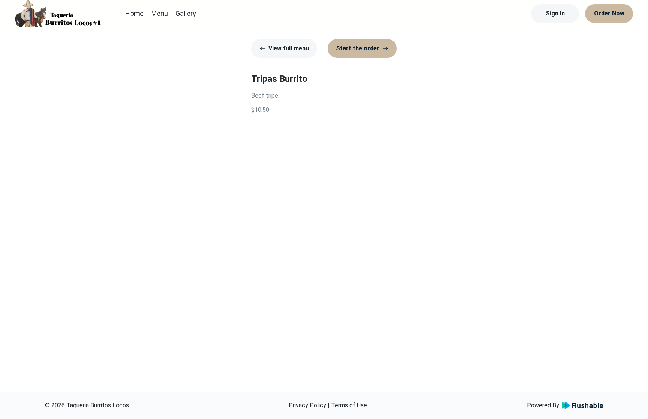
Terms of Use (349, 405)
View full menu (288, 48)
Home (134, 13)
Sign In (555, 13)
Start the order (358, 48)
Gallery (186, 13)
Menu (159, 13)
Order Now (609, 13)
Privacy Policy (307, 405)
